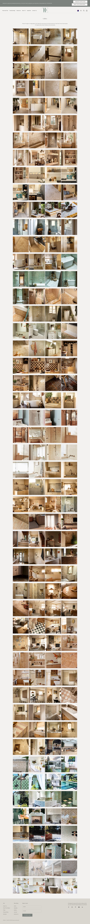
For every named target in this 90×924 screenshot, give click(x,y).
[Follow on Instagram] (72, 907)
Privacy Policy (5, 912)
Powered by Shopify (15, 920)
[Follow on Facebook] (68, 907)
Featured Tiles (5, 10)
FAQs (4, 910)
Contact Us (34, 10)
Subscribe (27, 915)
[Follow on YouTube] (79, 907)
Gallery (15, 910)
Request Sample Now (80, 1)
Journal (15, 912)
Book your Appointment (79, 4)
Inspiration (29, 10)
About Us (24, 10)
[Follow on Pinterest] (75, 907)
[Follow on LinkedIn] (82, 907)
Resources (19, 10)
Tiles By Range (12, 10)
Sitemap (4, 914)
